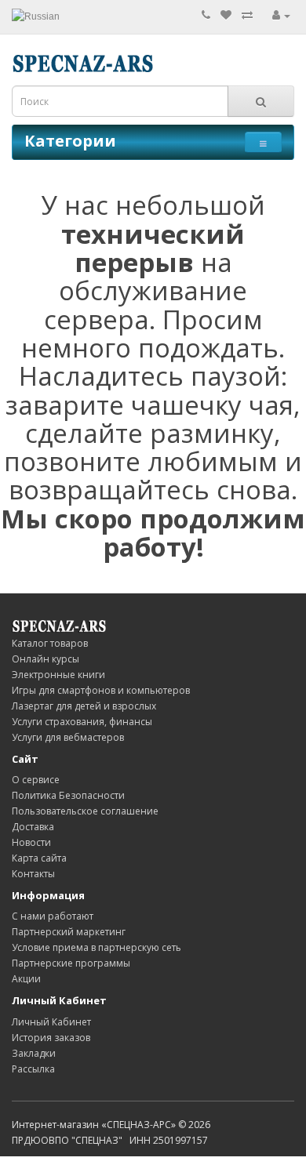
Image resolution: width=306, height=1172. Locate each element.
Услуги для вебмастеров (68, 737)
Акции (26, 978)
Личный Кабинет (51, 1022)
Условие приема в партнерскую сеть (96, 947)
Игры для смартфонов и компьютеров (101, 690)
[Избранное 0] (225, 15)
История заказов (51, 1037)
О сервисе (36, 779)
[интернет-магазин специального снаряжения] (59, 625)
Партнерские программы (71, 963)
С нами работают (52, 916)
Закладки (34, 1053)
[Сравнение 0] (247, 15)
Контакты (33, 873)
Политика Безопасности (68, 795)
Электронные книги (58, 674)
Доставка (33, 826)
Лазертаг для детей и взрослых (84, 706)
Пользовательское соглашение (85, 811)
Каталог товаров (50, 643)
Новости (31, 842)
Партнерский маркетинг (69, 931)
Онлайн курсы (45, 659)
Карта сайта (39, 858)
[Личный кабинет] (281, 15)
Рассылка (33, 1069)
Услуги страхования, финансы (82, 721)
